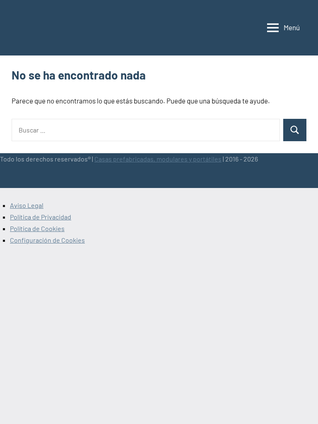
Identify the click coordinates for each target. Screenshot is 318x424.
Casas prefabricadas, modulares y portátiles (158, 159)
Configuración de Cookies (47, 240)
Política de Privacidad (40, 217)
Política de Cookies (37, 228)
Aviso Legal (26, 205)
